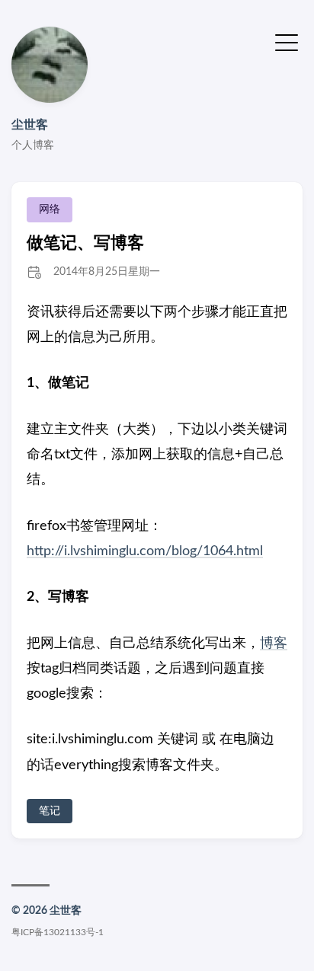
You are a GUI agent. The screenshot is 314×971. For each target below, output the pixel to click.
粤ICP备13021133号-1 (57, 932)
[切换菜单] (287, 41)
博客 (273, 643)
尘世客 (29, 125)
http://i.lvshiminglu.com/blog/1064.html (145, 551)
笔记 (49, 811)
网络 (49, 209)
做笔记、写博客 (85, 243)
